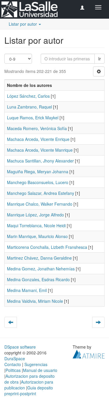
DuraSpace (14, 358)
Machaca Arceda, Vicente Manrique (40, 150)
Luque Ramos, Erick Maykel (32, 117)
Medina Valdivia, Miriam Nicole (35, 301)
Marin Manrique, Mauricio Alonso (37, 236)
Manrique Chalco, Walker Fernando (39, 204)
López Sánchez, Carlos (28, 96)
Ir (99, 59)
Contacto (12, 364)
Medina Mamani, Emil (27, 290)
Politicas (13, 370)
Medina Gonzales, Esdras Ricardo (38, 279)
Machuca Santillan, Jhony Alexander (40, 161)
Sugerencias (35, 364)
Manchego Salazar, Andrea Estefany (40, 193)
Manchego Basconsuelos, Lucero (37, 182)
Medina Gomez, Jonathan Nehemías (41, 269)
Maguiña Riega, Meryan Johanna (37, 171)
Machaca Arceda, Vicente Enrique (38, 139)
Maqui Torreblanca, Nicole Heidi (36, 225)
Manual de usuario (40, 370)
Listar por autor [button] (23, 24)
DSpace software (20, 347)
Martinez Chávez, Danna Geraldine (39, 258)
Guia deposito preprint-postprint (28, 390)
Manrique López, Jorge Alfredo (35, 215)
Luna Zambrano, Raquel (29, 107)
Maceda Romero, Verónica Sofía (37, 128)
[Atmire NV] (89, 353)
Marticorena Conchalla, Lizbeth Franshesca (47, 247)
